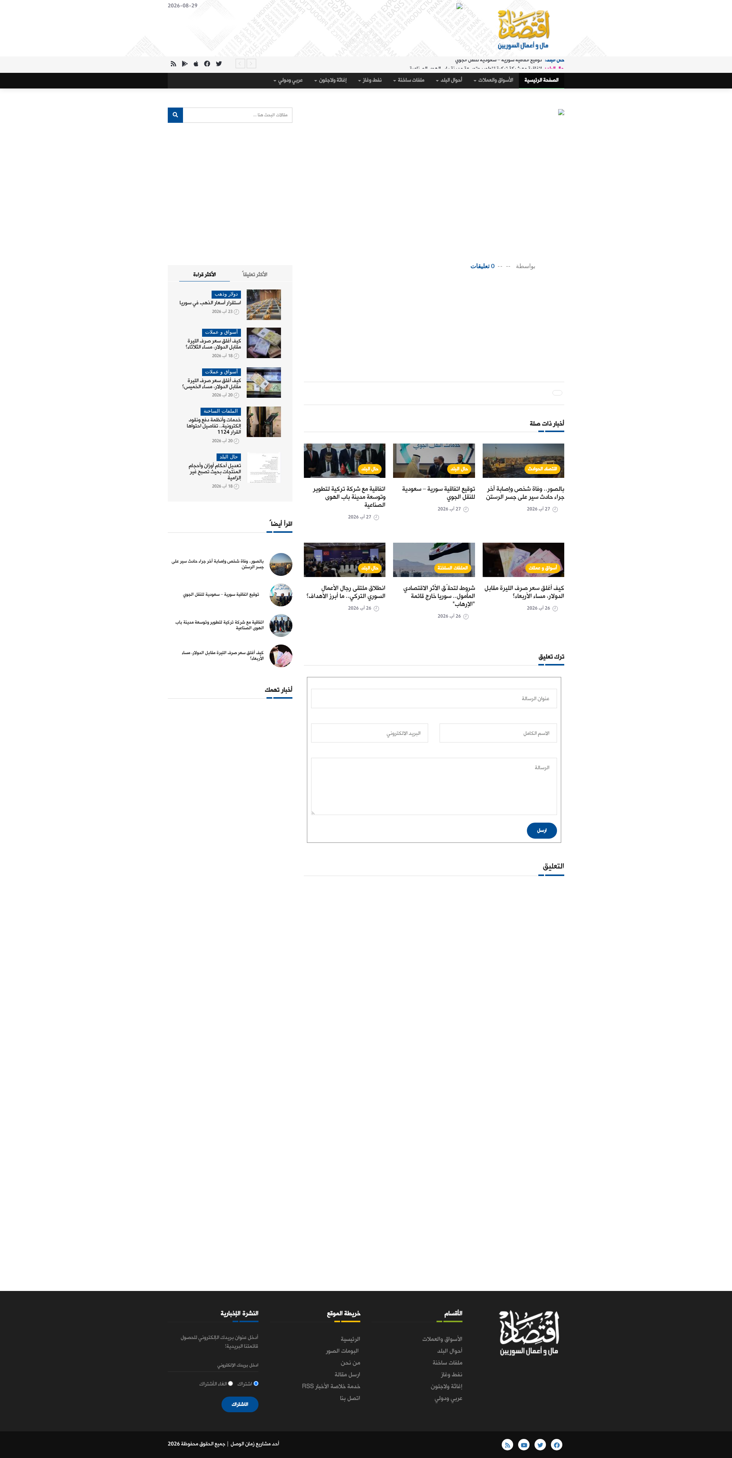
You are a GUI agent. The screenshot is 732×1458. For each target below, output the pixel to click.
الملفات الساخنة (453, 568)
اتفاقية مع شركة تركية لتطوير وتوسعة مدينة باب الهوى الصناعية (475, 63)
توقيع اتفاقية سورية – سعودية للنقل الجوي (438, 493)
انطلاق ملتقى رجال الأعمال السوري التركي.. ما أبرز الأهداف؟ (346, 592)
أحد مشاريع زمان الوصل (255, 1444)
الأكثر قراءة (204, 275)
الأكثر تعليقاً (254, 275)
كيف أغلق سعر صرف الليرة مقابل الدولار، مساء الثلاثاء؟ (213, 344)
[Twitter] (219, 64)
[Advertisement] (419, 302)
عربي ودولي (290, 80)
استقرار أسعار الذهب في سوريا (210, 303)
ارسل (542, 830)
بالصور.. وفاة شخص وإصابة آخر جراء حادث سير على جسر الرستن (525, 493)
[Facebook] (207, 64)
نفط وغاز (372, 80)
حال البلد (459, 469)
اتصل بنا (350, 1398)
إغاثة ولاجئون (332, 80)
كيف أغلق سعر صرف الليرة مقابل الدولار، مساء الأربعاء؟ (524, 592)
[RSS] (173, 64)
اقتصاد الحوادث (542, 469)
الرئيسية (350, 1339)
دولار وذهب (226, 294)
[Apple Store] (196, 64)
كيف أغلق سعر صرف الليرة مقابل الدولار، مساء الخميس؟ (211, 384)
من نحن (350, 1363)
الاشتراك (240, 1404)
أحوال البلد (451, 80)
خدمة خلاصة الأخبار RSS (331, 1386)
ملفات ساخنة (410, 80)
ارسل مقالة (347, 1375)
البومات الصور (343, 1351)
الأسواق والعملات (495, 80)
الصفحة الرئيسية (542, 80)
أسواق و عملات (543, 568)
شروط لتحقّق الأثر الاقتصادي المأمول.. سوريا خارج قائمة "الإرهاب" (439, 596)
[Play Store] (185, 64)
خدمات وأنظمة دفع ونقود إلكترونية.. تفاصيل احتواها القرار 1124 (214, 426)
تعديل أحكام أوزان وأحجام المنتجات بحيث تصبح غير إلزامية (215, 472)
